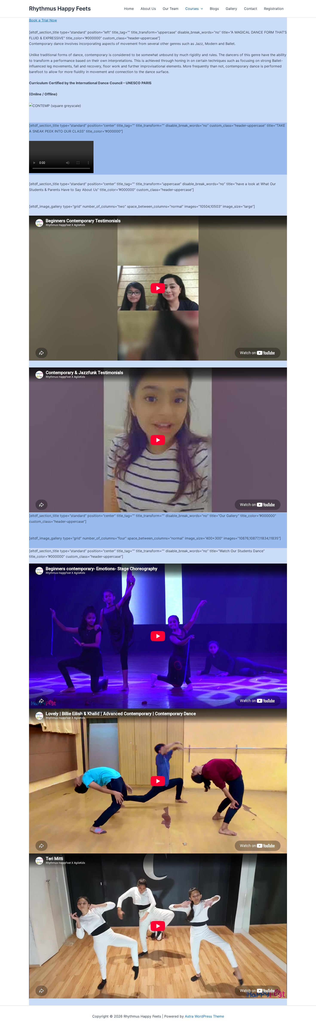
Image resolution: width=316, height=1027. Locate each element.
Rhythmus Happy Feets (60, 8)
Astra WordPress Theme (204, 1016)
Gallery (231, 8)
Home (129, 8)
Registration (274, 8)
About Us (148, 8)
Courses (192, 8)
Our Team (170, 8)
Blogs (214, 8)
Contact (250, 8)
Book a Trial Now (43, 20)
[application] (201, 8)
